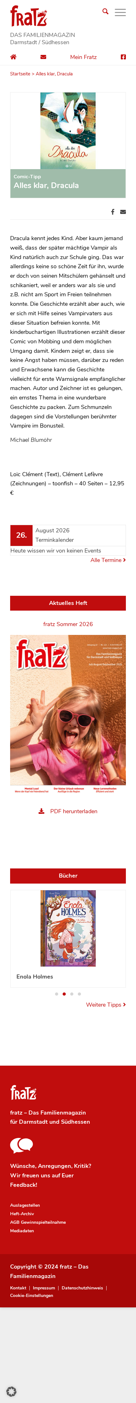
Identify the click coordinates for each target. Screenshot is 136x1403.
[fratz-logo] (68, 15)
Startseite (20, 74)
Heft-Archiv (22, 1214)
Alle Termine (106, 560)
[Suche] (102, 12)
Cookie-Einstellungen (31, 1295)
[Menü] (117, 12)
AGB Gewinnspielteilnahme (38, 1222)
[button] (56, 994)
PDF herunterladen (73, 811)
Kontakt (18, 1288)
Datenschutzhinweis (82, 1288)
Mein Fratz (83, 57)
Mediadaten (22, 1231)
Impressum (44, 1288)
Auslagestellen (25, 1205)
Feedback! (23, 1185)
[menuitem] (102, 12)
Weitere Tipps (104, 1005)
